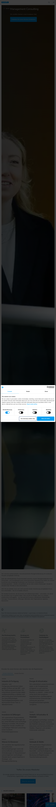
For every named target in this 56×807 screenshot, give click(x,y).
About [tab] (46, 391)
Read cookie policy (32, 404)
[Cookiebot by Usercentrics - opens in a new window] (48, 387)
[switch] (21, 412)
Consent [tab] (10, 391)
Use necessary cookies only (28, 418)
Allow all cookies (45, 418)
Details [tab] (28, 391)
